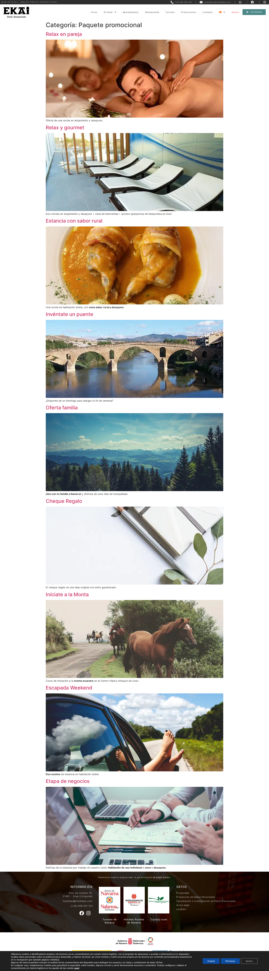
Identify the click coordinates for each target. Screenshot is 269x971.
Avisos (235, 12)
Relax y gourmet (65, 127)
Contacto (208, 12)
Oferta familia (62, 408)
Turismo (170, 12)
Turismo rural (158, 919)
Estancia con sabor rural (74, 221)
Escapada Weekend (69, 688)
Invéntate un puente (69, 314)
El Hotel (108, 12)
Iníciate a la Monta (67, 594)
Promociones (188, 12)
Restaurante (152, 12)
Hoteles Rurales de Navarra (134, 921)
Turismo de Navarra (109, 921)
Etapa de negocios (68, 781)
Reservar (226, 27)
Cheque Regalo (64, 501)
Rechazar (230, 961)
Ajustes (249, 961)
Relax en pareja (64, 34)
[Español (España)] (222, 12)
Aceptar (211, 961)
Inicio (94, 12)
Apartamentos (131, 12)
